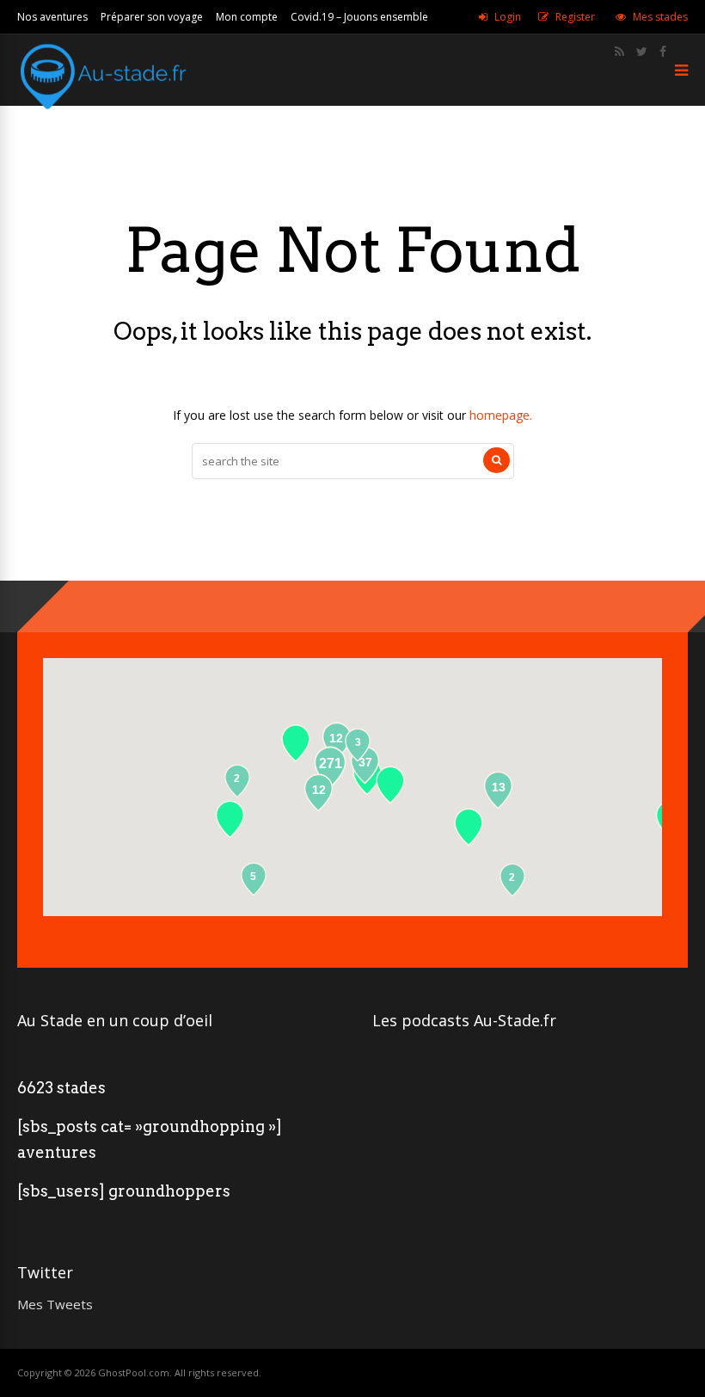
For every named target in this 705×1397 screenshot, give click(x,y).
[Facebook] (662, 51)
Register (575, 16)
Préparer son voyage (152, 16)
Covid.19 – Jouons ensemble (359, 16)
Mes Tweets (55, 1304)
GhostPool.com (133, 1372)
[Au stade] (103, 118)
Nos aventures (52, 16)
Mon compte (247, 16)
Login (507, 16)
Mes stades (660, 16)
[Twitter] (641, 51)
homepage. (500, 415)
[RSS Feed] (619, 51)
